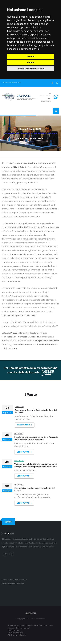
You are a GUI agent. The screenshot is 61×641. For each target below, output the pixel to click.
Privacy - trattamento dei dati (14, 579)
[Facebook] (52, 83)
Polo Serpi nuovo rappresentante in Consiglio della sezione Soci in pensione (36, 438)
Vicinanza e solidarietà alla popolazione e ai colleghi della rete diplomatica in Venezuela (35, 465)
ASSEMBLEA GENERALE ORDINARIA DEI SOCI (30, 133)
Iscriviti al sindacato (12, 83)
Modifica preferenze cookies (13, 583)
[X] (57, 83)
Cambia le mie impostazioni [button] (31, 68)
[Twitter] (5, 554)
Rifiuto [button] (30, 62)
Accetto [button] (30, 56)
